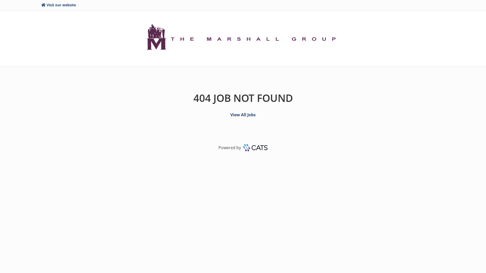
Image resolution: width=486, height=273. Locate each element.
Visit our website (61, 5)
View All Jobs (243, 115)
